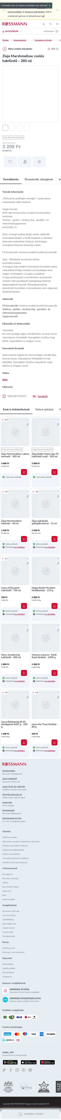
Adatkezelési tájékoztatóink (13, 850)
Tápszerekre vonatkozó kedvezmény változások (21, 841)
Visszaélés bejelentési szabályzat (15, 858)
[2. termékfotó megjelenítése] (12, 128)
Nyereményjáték (8, 899)
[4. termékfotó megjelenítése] (27, 128)
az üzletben (20, 547)
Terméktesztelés (8, 936)
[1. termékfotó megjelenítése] (5, 128)
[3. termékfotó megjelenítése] (20, 128)
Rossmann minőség (10, 878)
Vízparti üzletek (8, 928)
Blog (4, 895)
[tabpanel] (30, 293)
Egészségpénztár (9, 924)
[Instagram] (17, 1070)
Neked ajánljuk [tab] (44, 409)
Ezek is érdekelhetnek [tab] (16, 409)
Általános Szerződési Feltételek (15, 846)
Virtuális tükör (8, 932)
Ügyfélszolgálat (8, 968)
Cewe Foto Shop (9, 915)
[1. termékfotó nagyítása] (30, 94)
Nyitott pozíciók (8, 948)
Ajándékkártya (8, 919)
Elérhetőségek (8, 964)
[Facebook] (10, 1070)
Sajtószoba (6, 891)
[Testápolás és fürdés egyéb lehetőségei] (54, 40)
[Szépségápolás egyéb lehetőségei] (28, 40)
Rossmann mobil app (10, 911)
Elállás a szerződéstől (11, 854)
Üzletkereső (7, 976)
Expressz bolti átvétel (35, 11)
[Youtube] (23, 1070)
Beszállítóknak (8, 972)
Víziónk (5, 882)
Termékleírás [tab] (11, 179)
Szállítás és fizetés (9, 837)
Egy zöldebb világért (10, 887)
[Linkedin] (30, 1070)
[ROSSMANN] (14, 764)
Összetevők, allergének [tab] (39, 179)
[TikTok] (4, 1070)
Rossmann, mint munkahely (13, 952)
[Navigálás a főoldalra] (14, 24)
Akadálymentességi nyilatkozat (14, 862)
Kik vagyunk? (7, 874)
